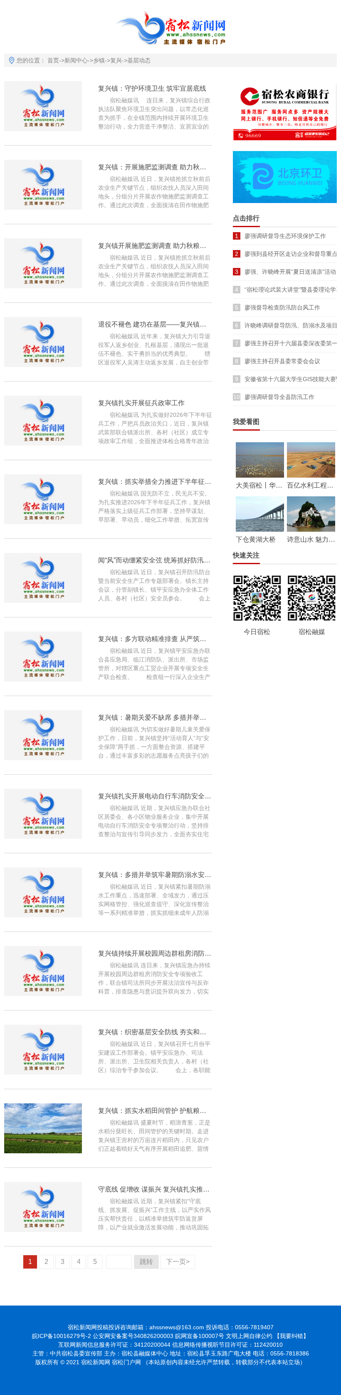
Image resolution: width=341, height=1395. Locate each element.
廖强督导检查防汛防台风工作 (282, 307)
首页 (53, 60)
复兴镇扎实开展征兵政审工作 (141, 402)
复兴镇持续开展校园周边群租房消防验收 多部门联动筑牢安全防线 (195, 953)
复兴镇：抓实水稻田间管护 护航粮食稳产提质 (165, 1110)
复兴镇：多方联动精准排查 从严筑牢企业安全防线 (172, 638)
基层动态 (139, 60)
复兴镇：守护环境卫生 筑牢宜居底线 (152, 88)
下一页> (178, 1261)
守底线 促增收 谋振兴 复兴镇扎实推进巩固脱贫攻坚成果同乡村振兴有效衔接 (210, 1189)
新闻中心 (76, 60)
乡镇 (99, 60)
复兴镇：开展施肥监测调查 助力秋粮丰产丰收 (165, 167)
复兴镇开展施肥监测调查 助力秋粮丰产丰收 (162, 245)
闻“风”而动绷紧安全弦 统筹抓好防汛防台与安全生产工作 (181, 560)
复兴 (116, 60)
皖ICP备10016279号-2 (61, 1336)
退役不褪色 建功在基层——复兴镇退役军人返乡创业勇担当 (185, 324)
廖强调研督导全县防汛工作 (279, 397)
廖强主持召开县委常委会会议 (282, 361)
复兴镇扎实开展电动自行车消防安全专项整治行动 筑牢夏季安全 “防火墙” (205, 796)
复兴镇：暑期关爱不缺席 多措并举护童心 (159, 717)
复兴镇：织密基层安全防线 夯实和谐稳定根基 (165, 1032)
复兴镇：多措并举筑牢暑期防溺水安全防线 (161, 874)
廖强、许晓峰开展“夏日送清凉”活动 (290, 271)
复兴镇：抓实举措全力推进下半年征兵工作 (161, 481)
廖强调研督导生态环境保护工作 (285, 236)
